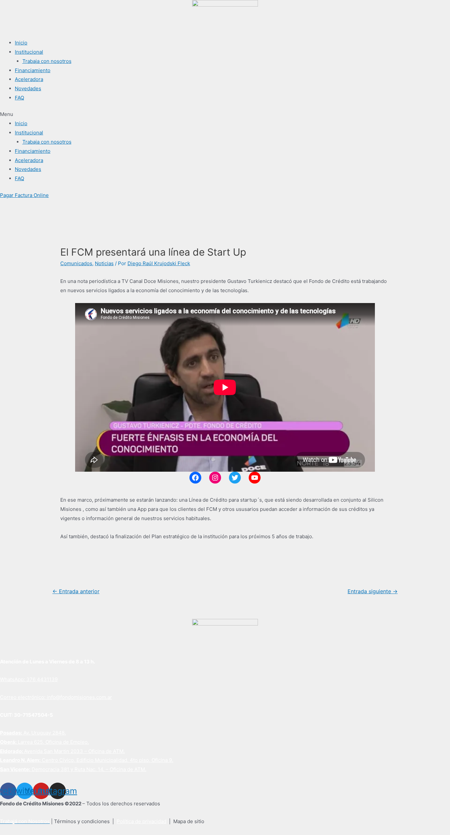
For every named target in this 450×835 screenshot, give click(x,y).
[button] (225, 114)
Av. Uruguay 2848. (33, 733)
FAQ (19, 98)
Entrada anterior (75, 591)
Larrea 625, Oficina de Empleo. (44, 742)
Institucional (29, 52)
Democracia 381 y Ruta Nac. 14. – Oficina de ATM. (73, 769)
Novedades (28, 88)
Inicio (21, 43)
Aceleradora (29, 79)
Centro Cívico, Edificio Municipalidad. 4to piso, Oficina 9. (86, 760)
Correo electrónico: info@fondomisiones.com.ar (56, 697)
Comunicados (76, 263)
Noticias (104, 263)
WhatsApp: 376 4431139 (29, 679)
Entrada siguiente (373, 591)
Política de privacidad (141, 821)
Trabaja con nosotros (46, 61)
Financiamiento (32, 70)
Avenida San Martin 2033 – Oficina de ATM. (62, 751)
